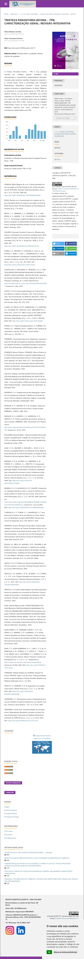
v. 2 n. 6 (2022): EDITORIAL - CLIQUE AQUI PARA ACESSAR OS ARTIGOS (44, 14)
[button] (58, 244)
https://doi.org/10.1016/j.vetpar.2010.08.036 (27, 321)
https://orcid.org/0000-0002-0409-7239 (14, 34)
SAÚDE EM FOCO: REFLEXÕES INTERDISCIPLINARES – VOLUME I (28, 852)
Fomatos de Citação (62, 118)
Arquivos (14, 14)
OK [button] (49, 952)
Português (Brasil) (10, 813)
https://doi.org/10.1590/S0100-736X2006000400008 (22, 195)
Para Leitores (8, 831)
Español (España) (10, 810)
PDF (56, 74)
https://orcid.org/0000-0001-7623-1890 (14, 40)
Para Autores (8, 835)
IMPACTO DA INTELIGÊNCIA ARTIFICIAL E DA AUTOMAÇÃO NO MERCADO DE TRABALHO (36, 858)
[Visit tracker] (42, 747)
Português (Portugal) (11, 817)
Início (6, 14)
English (6, 807)
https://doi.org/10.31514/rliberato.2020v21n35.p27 (21, 246)
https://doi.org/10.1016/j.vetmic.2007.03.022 (19, 265)
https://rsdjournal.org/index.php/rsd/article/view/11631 (22, 662)
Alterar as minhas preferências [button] (65, 952)
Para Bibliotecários (10, 838)
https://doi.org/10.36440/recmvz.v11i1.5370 (23, 720)
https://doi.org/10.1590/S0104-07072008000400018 (26, 507)
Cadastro (10, 792)
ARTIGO (57, 159)
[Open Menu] (5, 3)
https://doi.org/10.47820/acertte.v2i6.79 (21, 48)
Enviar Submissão (13, 783)
